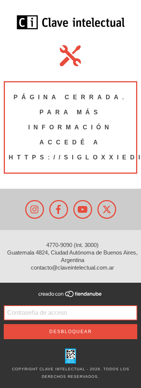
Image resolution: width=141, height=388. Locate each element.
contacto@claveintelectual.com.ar (72, 267)
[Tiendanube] (70, 296)
